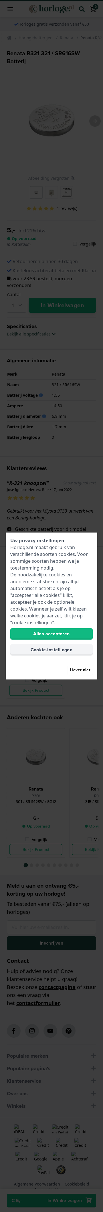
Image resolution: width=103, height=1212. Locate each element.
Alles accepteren (51, 633)
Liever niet (80, 670)
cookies (66, 554)
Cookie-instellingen (52, 649)
